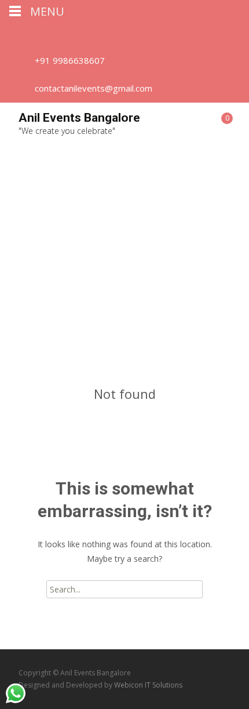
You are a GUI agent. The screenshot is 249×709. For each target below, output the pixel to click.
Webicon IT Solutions (148, 685)
